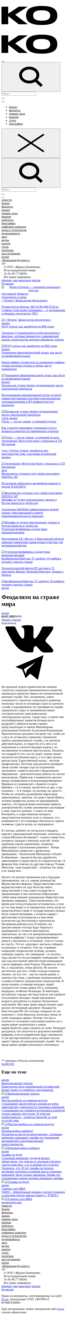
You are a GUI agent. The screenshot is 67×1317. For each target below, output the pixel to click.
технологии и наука (14, 297)
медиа (5, 240)
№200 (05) (7, 1064)
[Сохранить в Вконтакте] (29, 651)
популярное (8, 293)
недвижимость (10, 233)
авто (4, 236)
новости (6, 199)
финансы (14, 110)
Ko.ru (4, 1299)
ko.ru (61, 1308)
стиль (12, 120)
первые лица (17, 113)
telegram (6, 280)
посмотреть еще (11, 1202)
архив (5, 256)
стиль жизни (9, 418)
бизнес (13, 107)
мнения (13, 117)
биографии (16, 123)
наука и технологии (14, 230)
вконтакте (25, 280)
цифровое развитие (13, 226)
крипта (5, 243)
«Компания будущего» (15, 260)
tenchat (36, 280)
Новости (22, 293)
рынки (5, 210)
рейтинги (7, 220)
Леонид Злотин (11, 619)
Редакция (7, 283)
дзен (15, 280)
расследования (10, 253)
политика (7, 250)
